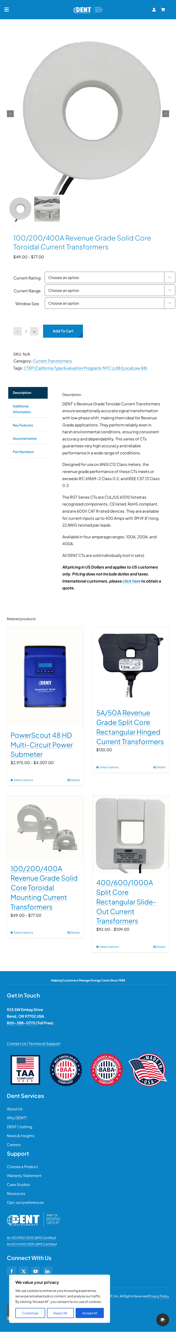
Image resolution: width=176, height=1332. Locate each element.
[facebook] (11, 1271)
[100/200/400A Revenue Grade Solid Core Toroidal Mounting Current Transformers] (45, 827)
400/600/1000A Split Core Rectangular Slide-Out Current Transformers (126, 901)
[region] (59, 1299)
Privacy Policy (158, 1296)
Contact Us (16, 1043)
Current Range (27, 290)
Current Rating (27, 277)
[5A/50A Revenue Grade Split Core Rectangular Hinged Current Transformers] (131, 665)
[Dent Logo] (88, 6)
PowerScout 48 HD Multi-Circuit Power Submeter (42, 745)
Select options (23, 780)
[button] (162, 1319)
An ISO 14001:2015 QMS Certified (32, 1244)
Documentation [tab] (25, 438)
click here (131, 580)
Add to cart (63, 331)
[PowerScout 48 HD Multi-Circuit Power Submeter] (45, 676)
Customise (30, 1313)
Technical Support (44, 1043)
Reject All (60, 1313)
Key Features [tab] (23, 425)
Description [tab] (22, 392)
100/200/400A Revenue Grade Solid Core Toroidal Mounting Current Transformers (44, 887)
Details (75, 780)
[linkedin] (47, 1271)
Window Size (27, 303)
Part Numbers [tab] (23, 452)
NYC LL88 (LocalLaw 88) (125, 367)
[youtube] (35, 1271)
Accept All (89, 1313)
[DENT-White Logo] (33, 1213)
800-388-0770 (21, 1022)
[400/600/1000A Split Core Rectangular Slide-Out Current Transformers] (131, 834)
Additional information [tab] (22, 409)
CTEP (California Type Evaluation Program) (62, 367)
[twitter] (23, 1271)
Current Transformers (52, 360)
